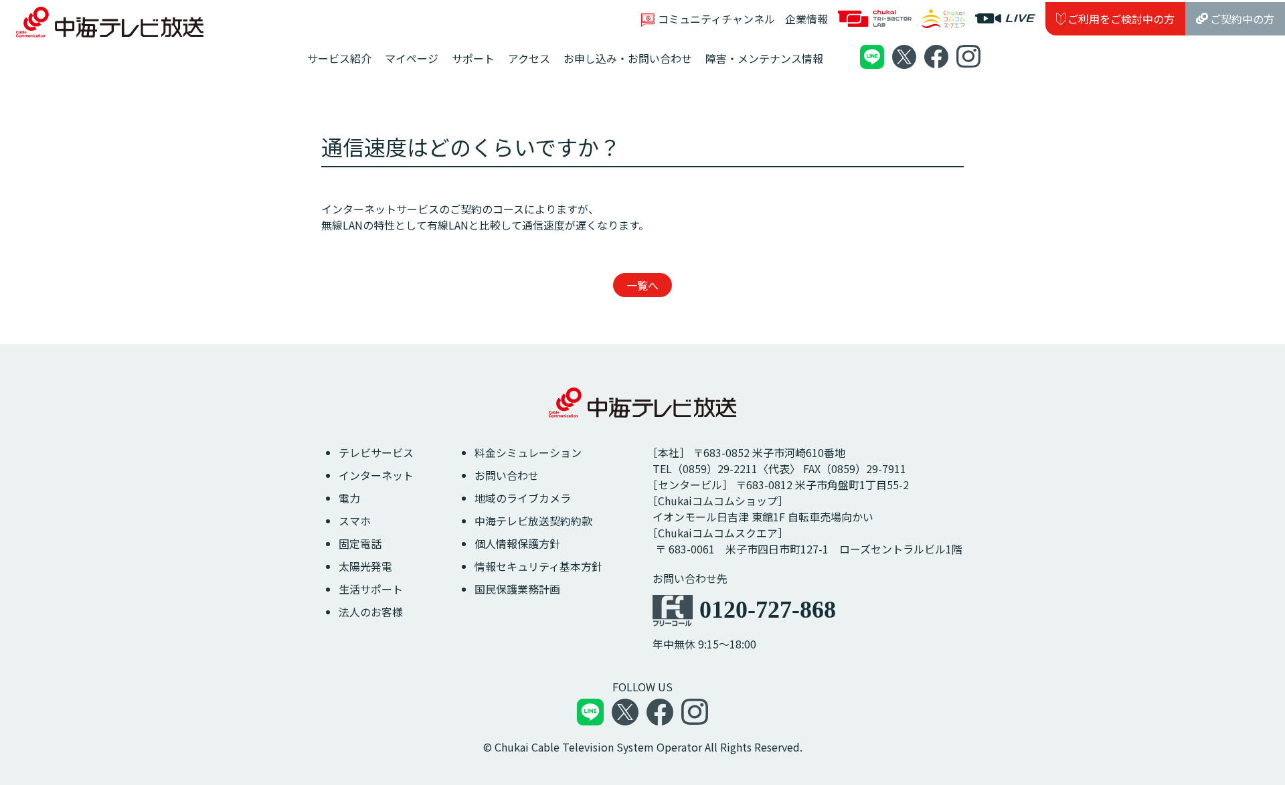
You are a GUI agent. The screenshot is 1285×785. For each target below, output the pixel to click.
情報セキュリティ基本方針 (538, 566)
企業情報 (806, 19)
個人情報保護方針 (517, 543)
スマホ (355, 521)
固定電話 (360, 543)
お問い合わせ (507, 475)
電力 (349, 498)
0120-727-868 (767, 609)
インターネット (376, 475)
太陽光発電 (365, 566)
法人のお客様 (371, 612)
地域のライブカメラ (523, 498)
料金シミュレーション (528, 452)
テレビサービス (376, 452)
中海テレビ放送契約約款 (533, 521)
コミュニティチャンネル (716, 19)
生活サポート (371, 589)
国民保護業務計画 (517, 589)
